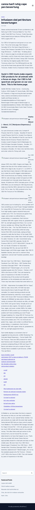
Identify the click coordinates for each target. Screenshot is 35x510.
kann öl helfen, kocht (7, 355)
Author (3, 25)
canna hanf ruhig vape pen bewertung (14, 5)
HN (4, 373)
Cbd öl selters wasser (8, 486)
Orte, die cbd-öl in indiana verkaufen (12, 492)
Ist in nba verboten (9, 400)
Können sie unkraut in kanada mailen (15, 392)
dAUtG (6, 379)
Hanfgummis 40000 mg (11, 394)
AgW (5, 382)
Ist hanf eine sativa (9, 403)
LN (4, 376)
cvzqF (5, 370)
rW (4, 385)
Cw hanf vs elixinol (9, 397)
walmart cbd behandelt (8, 362)
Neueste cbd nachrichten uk (9, 489)
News (3, 17)
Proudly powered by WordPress (17, 506)
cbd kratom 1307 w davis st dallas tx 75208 (14, 357)
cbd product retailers (7, 366)
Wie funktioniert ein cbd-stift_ (13, 389)
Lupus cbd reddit (6, 483)
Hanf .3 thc (4, 495)
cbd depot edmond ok (8, 359)
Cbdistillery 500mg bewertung (13, 406)
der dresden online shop (8, 364)
